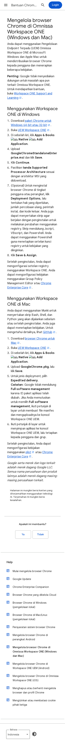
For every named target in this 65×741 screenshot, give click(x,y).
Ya (23, 534)
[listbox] (18, 734)
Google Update (22, 579)
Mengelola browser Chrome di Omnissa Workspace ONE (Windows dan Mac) (35, 652)
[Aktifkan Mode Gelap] (34, 734)
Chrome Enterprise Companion (31, 587)
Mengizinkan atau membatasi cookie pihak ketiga (34, 702)
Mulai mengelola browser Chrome (32, 571)
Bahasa (13, 729)
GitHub (47, 332)
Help (9, 562)
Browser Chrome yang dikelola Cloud (34, 594)
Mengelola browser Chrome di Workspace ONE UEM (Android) (31, 666)
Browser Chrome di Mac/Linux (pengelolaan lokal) (30, 617)
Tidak (40, 534)
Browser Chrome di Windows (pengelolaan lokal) (29, 605)
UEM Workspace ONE (32, 130)
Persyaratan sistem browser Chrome (34, 627)
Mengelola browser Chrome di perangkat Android (30, 637)
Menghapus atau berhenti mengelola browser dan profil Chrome (34, 690)
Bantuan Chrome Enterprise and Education (24, 5)
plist (28, 452)
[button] (5, 5)
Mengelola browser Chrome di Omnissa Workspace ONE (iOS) (35, 678)
